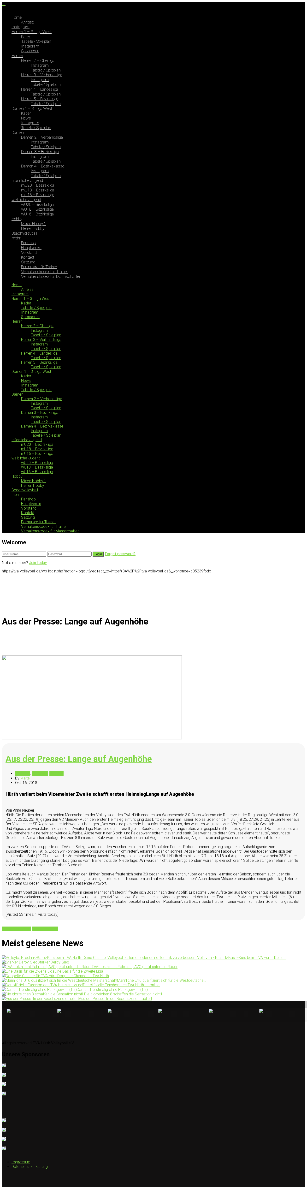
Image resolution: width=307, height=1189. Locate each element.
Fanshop (28, 242)
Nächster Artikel (45, 929)
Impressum (21, 1162)
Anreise (27, 22)
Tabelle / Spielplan (36, 41)
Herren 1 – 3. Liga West (32, 31)
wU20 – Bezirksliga (37, 204)
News (26, 118)
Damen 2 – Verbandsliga (42, 137)
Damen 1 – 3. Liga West (32, 108)
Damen (18, 132)
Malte (25, 778)
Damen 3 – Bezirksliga (40, 151)
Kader (26, 36)
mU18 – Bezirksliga (37, 190)
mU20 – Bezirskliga (37, 185)
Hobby (17, 218)
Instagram (21, 26)
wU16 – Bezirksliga (37, 214)
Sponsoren (30, 50)
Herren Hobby (32, 228)
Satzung (28, 262)
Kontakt (27, 257)
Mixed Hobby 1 (33, 223)
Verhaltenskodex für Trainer (44, 271)
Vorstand (29, 252)
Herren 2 (56, 773)
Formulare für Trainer (39, 266)
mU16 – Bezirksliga (37, 194)
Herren (17, 55)
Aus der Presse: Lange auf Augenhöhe (79, 759)
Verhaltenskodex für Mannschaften (51, 276)
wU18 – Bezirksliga (37, 209)
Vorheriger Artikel (16, 929)
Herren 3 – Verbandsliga (41, 74)
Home (17, 17)
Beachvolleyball (24, 233)
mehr (16, 238)
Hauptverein (31, 247)
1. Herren (22, 773)
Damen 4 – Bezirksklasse (42, 166)
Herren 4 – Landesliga (39, 89)
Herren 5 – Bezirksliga (39, 98)
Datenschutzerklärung (30, 1166)
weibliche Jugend (26, 199)
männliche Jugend (27, 180)
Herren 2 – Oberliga (37, 60)
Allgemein (40, 773)
